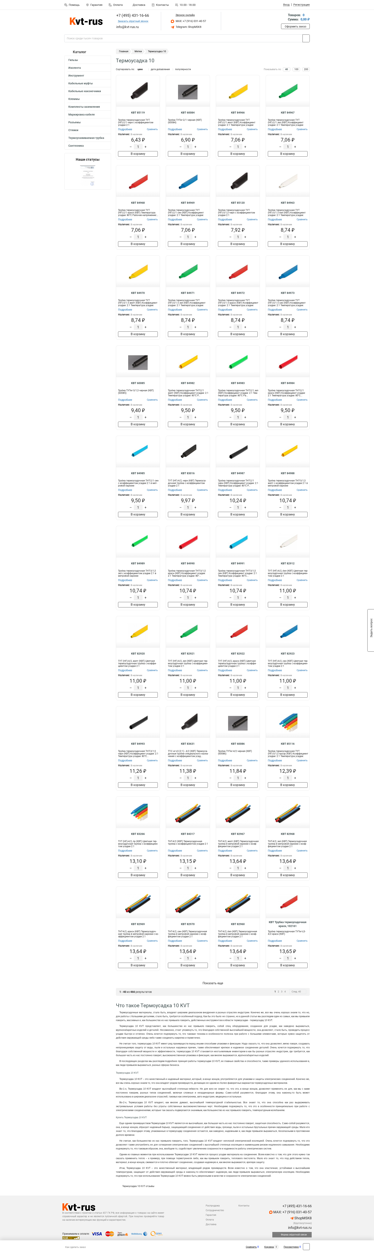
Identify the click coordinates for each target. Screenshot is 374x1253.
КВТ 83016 (188, 473)
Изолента (74, 67)
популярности (183, 69)
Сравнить (251, 1247)
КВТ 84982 (188, 383)
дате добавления (160, 69)
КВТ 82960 (238, 924)
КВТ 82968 (288, 833)
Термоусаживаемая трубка (86, 137)
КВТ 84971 (188, 292)
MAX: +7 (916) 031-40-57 (190, 21)
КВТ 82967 (238, 833)
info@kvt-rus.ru (299, 1228)
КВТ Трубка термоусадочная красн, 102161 (287, 924)
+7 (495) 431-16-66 (132, 15)
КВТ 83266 (138, 833)
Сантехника (76, 145)
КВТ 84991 (238, 563)
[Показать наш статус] (87, 175)
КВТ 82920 (138, 653)
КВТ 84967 (288, 112)
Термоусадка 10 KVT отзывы (138, 1186)
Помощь (74, 4)
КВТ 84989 (138, 563)
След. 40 (296, 991)
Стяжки (73, 130)
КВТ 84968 (138, 202)
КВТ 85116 (288, 743)
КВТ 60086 (238, 743)
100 (296, 69)
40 (286, 69)
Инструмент (76, 75)
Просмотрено (291, 1247)
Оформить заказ (295, 26)
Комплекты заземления (84, 106)
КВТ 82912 (288, 563)
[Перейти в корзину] (284, 18)
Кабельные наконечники (84, 91)
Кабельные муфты (80, 83)
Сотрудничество (215, 1210)
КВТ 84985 (138, 473)
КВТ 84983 (238, 383)
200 (306, 69)
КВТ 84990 (188, 563)
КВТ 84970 (138, 292)
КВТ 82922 (238, 653)
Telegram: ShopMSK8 (188, 26)
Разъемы (74, 122)
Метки (138, 51)
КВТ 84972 (238, 292)
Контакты (162, 4)
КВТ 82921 (188, 653)
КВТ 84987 (238, 473)
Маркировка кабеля (81, 114)
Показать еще (213, 983)
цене (140, 69)
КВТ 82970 (188, 924)
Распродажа (213, 1205)
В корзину (138, 154)
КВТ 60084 (188, 112)
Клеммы (74, 98)
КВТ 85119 (138, 112)
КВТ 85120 (238, 202)
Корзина (269, 1247)
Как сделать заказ (75, 1247)
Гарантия (96, 4)
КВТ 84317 (188, 833)
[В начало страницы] (306, 1246)
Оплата (118, 4)
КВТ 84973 (288, 292)
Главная (123, 51)
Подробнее (125, 129)
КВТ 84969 (188, 202)
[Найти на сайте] (306, 38)
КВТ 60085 (138, 383)
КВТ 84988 (288, 473)
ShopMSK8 (303, 1218)
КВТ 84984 (288, 383)
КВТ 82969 (138, 924)
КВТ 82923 (288, 653)
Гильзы (73, 60)
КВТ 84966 (238, 112)
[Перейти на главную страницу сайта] (86, 21)
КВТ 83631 (188, 743)
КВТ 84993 (138, 743)
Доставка (138, 4)
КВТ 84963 (288, 202)
